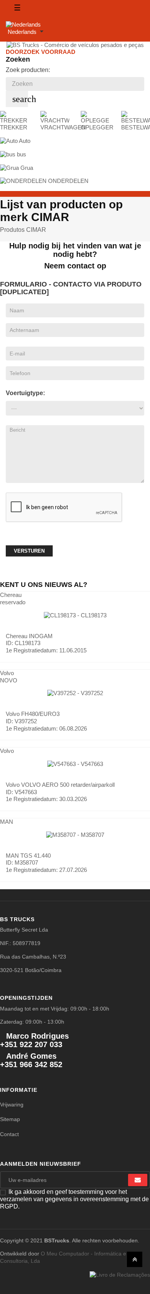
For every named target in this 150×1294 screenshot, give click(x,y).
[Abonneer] (137, 1180)
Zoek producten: (28, 70)
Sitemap (10, 1119)
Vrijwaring (11, 1104)
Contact (9, 1134)
